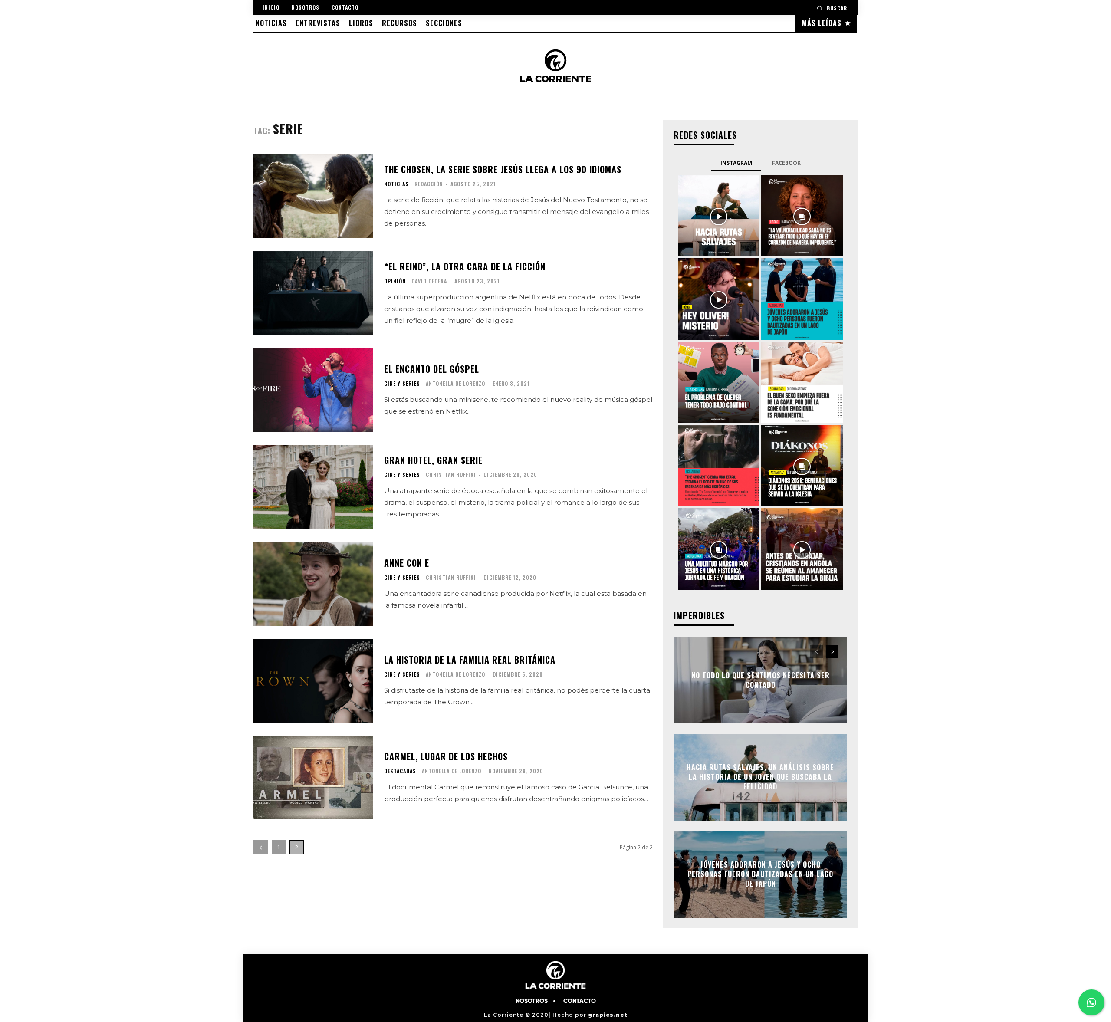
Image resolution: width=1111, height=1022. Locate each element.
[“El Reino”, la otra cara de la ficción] (313, 293)
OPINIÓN (395, 281)
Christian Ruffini (451, 474)
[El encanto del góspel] (313, 390)
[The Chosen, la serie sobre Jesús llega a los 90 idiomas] (313, 196)
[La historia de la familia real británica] (313, 681)
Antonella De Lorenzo (455, 383)
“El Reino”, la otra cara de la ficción (465, 266)
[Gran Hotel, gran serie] (313, 487)
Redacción (428, 183)
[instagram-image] (718, 215)
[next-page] (832, 651)
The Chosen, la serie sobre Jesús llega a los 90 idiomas (502, 169)
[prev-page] (260, 847)
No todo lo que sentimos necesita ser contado (760, 680)
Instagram (736, 163)
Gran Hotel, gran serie (433, 460)
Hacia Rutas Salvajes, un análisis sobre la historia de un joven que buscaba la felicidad (760, 777)
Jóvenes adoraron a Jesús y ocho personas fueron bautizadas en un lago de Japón (760, 874)
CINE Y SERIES (402, 383)
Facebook (786, 163)
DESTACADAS (400, 771)
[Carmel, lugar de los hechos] (313, 777)
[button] (832, 8)
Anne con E (406, 562)
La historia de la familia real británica (470, 659)
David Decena (429, 281)
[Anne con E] (313, 584)
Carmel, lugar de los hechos (446, 756)
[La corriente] (555, 65)
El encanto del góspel (431, 368)
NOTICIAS (396, 184)
